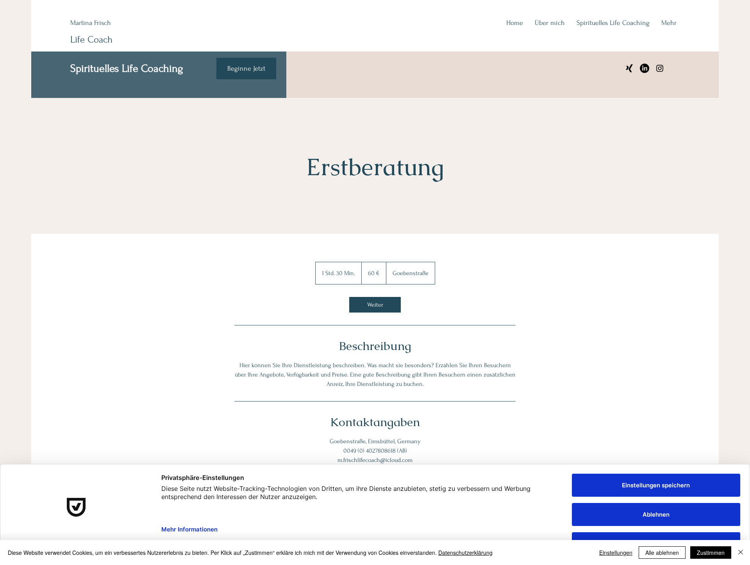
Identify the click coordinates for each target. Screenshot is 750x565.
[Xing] (629, 68)
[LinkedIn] (644, 68)
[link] (375, 305)
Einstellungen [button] (615, 552)
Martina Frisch (90, 23)
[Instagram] (659, 68)
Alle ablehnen (662, 552)
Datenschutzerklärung (465, 552)
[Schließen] (740, 552)
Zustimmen (711, 552)
